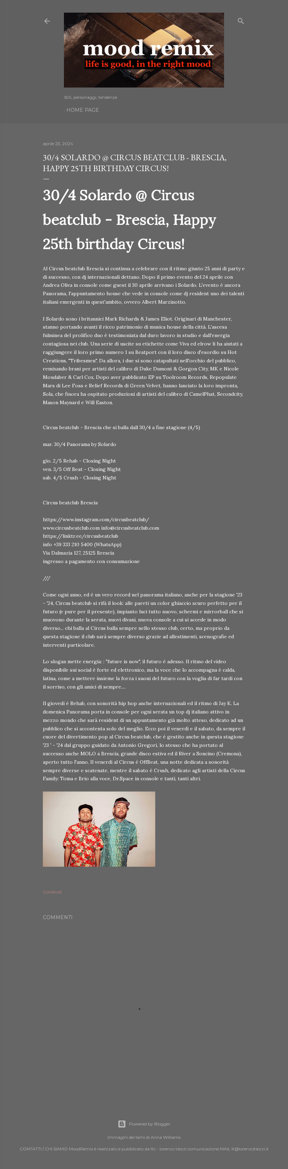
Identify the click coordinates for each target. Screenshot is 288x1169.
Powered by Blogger (149, 1123)
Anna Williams (166, 1137)
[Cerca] (241, 19)
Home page (82, 110)
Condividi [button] (52, 891)
